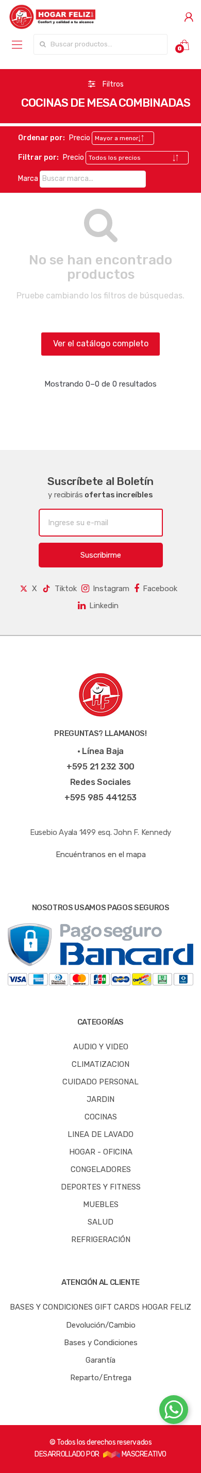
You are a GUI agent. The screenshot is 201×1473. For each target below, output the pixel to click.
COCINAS (101, 1117)
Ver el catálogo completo (100, 343)
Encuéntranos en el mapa (101, 854)
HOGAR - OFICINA (100, 1152)
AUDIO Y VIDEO (100, 1046)
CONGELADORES (101, 1169)
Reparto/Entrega (100, 1377)
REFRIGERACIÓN (100, 1239)
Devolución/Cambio (101, 1325)
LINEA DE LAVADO (100, 1134)
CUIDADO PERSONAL (100, 1081)
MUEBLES (101, 1204)
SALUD (100, 1222)
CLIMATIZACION (100, 1064)
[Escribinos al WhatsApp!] (173, 1411)
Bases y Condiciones (101, 1342)
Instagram (111, 588)
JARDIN (100, 1099)
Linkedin (104, 605)
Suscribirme (100, 555)
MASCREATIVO (143, 1454)
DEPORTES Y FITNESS (101, 1187)
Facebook (160, 588)
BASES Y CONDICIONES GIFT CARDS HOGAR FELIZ (100, 1307)
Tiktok (66, 588)
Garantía (100, 1360)
